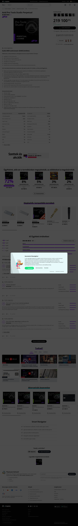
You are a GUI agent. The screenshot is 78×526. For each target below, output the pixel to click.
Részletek (46, 267)
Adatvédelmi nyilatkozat (60, 271)
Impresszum (52, 271)
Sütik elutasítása (39, 267)
